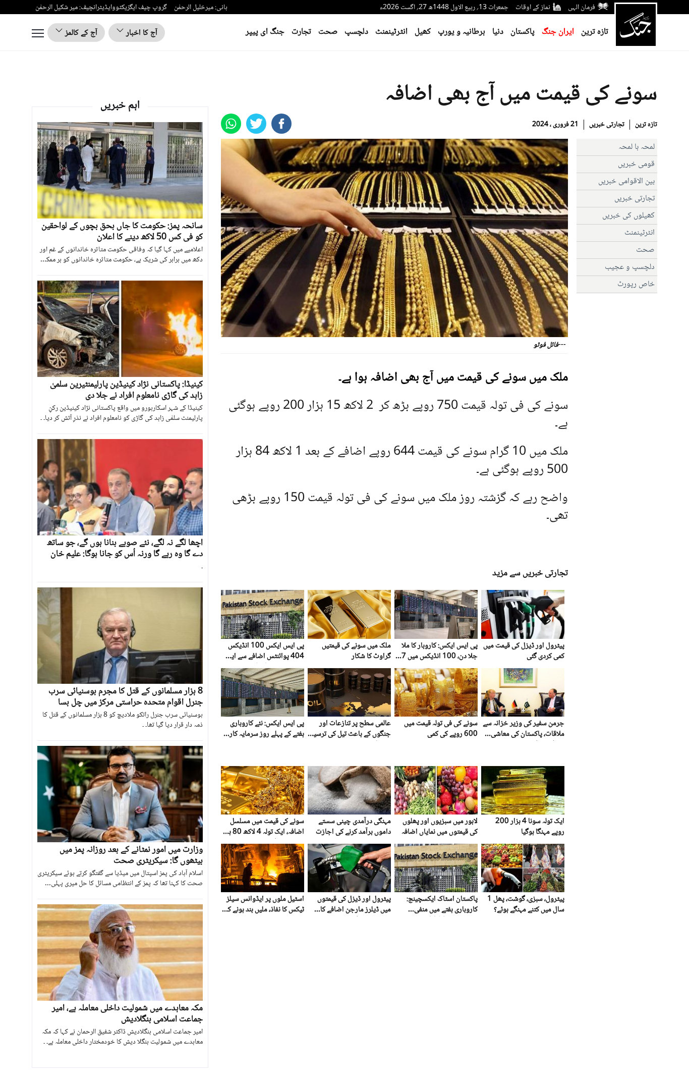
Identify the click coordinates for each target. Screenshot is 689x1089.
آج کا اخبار (140, 33)
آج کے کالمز (80, 33)
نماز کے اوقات (532, 8)
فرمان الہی (581, 8)
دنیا (497, 32)
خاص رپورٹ (636, 284)
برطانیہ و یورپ (461, 32)
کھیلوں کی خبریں (628, 216)
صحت (327, 32)
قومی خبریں (636, 164)
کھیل (423, 32)
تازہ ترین (594, 32)
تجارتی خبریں (606, 125)
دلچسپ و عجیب (630, 267)
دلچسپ (356, 32)
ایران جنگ (558, 32)
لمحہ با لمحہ (636, 147)
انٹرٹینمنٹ (391, 32)
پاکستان (522, 32)
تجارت (301, 32)
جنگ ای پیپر (265, 32)
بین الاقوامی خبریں (626, 181)
